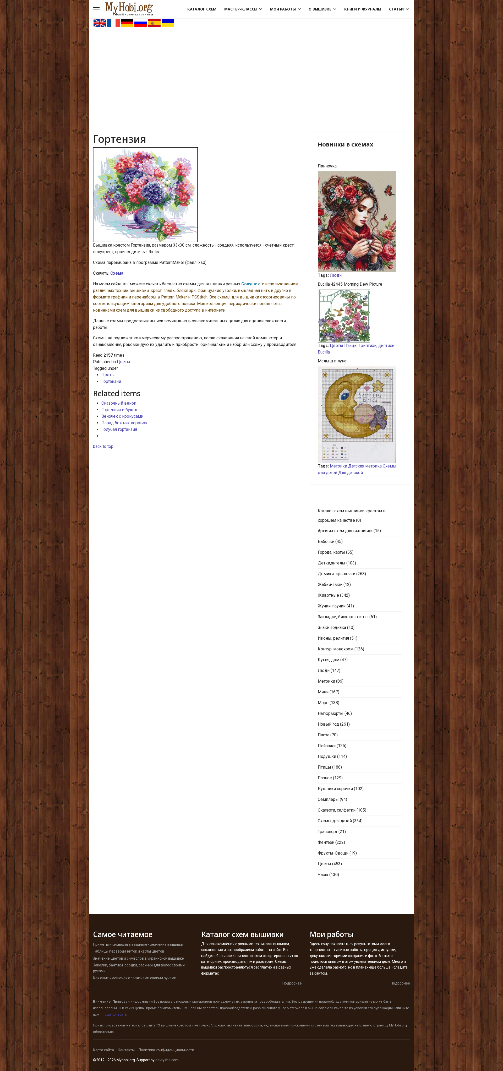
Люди (336, 275)
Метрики (338, 466)
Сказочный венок (118, 403)
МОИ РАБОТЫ (283, 9)
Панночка (327, 166)
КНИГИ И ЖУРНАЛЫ (362, 9)
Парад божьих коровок (124, 422)
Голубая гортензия (119, 429)
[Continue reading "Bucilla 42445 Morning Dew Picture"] (360, 316)
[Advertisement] (251, 67)
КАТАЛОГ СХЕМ (201, 9)
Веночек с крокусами (122, 416)
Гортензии (111, 381)
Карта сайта (103, 1050)
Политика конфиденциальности (166, 1050)
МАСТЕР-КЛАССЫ (240, 9)
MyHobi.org (398, 1025)
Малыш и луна (332, 360)
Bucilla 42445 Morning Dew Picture (350, 284)
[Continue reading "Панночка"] (360, 221)
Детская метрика (365, 466)
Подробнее (292, 983)
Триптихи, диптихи (376, 345)
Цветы (123, 361)
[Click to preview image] (197, 194)
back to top (103, 446)
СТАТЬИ (396, 9)
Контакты (126, 1050)
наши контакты (115, 1014)
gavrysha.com (167, 1060)
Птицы (351, 345)
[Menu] (96, 9)
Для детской (350, 472)
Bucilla (324, 352)
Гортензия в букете (120, 409)
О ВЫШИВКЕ (320, 9)
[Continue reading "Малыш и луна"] (360, 414)
